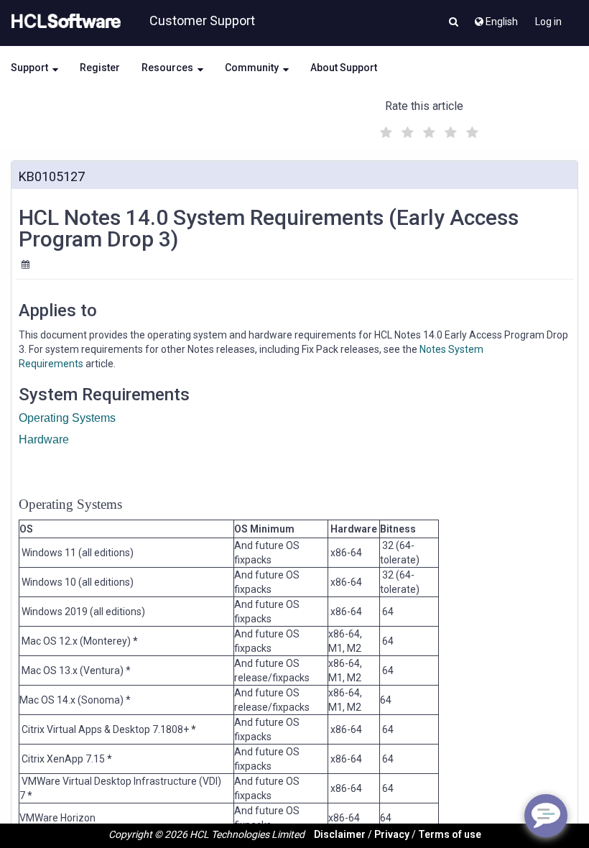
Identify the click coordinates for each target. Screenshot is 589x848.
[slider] (427, 130)
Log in (548, 21)
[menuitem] (495, 18)
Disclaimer (340, 834)
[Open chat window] (545, 815)
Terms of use (449, 834)
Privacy (391, 834)
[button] (453, 23)
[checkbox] (384, 128)
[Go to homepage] (63, 21)
